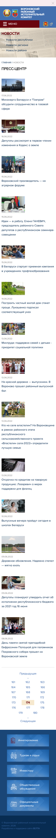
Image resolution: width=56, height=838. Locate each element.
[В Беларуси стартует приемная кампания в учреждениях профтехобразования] (28, 253)
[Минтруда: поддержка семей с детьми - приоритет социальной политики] (28, 330)
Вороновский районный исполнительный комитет (32, 13)
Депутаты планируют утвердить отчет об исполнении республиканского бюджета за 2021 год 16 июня (28, 602)
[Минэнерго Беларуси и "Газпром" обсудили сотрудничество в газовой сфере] (28, 87)
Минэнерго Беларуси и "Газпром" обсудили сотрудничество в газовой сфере (25, 104)
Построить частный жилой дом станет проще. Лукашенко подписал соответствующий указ (26, 307)
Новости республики (19, 39)
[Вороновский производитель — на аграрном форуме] (28, 166)
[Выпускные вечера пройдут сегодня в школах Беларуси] (28, 507)
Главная (6, 62)
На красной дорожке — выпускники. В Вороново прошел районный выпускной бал (27, 386)
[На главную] (7, 13)
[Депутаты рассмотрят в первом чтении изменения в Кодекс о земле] (28, 127)
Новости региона (17, 45)
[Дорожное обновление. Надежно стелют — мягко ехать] (28, 546)
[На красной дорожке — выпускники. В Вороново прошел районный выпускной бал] (28, 367)
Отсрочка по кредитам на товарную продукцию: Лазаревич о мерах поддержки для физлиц (24, 484)
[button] (5, 24)
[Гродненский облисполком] (47, 24)
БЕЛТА (36, 828)
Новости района (16, 50)
